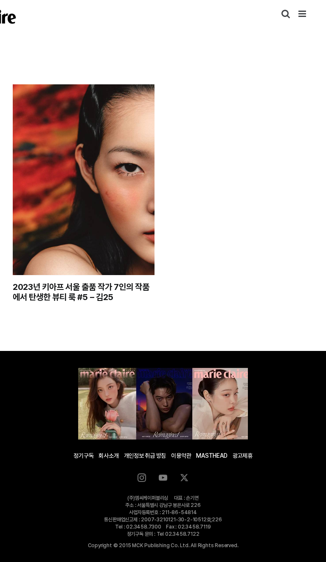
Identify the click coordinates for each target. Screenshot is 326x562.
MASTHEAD (211, 455)
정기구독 (83, 455)
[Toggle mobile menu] (302, 13)
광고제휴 (243, 455)
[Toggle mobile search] (285, 13)
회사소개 (108, 455)
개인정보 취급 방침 (145, 455)
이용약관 (181, 455)
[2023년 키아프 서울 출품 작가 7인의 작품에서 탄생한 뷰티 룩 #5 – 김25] (84, 179)
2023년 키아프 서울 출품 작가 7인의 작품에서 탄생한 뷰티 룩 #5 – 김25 (81, 292)
